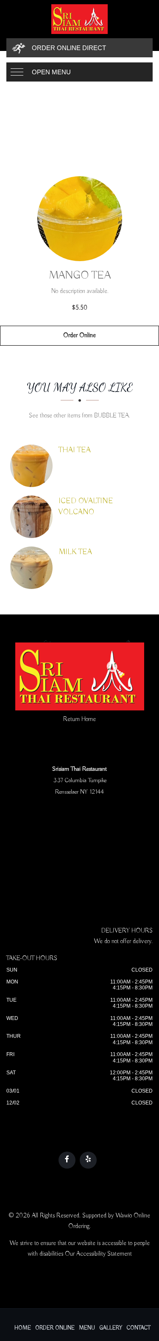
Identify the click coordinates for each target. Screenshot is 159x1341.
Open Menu (51, 72)
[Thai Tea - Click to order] (33, 466)
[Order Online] (79, 218)
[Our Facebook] (67, 1160)
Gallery (111, 1328)
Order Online (79, 335)
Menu (87, 1328)
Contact (139, 1328)
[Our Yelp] (88, 1160)
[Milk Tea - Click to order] (33, 568)
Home (22, 1328)
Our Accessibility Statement (98, 1254)
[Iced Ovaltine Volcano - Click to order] (33, 517)
